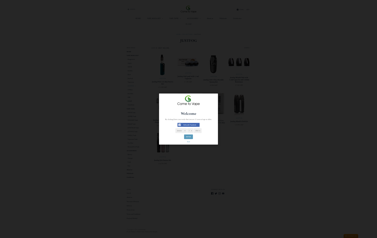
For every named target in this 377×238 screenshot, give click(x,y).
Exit (188, 142)
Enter (188, 137)
